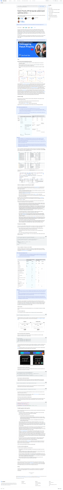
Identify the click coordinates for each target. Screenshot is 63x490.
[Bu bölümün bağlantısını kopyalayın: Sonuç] (20, 466)
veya (26, 103)
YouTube (50, 483)
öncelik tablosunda (24, 214)
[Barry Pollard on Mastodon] (22, 22)
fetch (27, 138)
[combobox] (49, 0)
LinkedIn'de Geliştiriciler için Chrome (53, 484)
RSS (49, 485)
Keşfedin (15, 0)
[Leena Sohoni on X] (27, 18)
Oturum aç (61, 0)
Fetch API (44, 91)
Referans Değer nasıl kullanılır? (25, 0)
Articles (2, 2)
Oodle (18, 347)
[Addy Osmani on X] (20, 18)
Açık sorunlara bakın (24, 483)
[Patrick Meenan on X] (34, 18)
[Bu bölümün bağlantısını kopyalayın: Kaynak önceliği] (23, 96)
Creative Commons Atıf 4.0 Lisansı (28, 476)
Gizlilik (3, 488)
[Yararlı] (31, 473)
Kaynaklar (10, 0)
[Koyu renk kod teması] (45, 236)
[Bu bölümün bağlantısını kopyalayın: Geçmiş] (20, 459)
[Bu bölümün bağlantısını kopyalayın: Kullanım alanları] (22, 306)
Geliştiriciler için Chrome (37, 482)
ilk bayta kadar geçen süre (35, 87)
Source (35, 27)
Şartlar (1, 488)
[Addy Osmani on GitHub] (21, 18)
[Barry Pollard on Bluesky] (23, 22)
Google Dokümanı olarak (25, 250)
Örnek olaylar (36, 484)
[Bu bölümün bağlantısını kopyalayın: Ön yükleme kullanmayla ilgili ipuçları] (28, 446)
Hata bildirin (23, 482)
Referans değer (18, 0)
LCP (22, 199)
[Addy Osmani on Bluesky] (22, 18)
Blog (30, 0)
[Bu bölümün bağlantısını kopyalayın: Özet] (19, 59)
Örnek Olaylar (33, 0)
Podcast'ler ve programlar (38, 485)
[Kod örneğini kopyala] (46, 236)
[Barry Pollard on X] (20, 22)
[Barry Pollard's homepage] (24, 22)
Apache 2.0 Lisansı (38, 476)
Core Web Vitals (41, 197)
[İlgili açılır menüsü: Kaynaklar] (12, 0)
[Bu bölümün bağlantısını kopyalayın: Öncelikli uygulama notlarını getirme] (30, 408)
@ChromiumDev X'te (51, 482)
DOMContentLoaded (36, 394)
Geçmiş (40, 24)
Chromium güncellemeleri (38, 483)
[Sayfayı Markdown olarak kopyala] (30, 13)
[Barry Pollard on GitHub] (21, 22)
